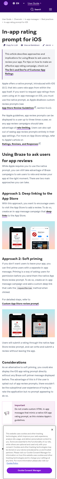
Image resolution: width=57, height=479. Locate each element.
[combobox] (38, 9)
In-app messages (32, 19)
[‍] (14, 3)
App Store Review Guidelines (18, 107)
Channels (18, 19)
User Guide (6, 19)
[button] (35, 3)
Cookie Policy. (12, 463)
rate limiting (23, 127)
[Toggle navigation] (50, 9)
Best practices (47, 19)
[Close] (52, 430)
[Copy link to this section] (44, 39)
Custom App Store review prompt (20, 303)
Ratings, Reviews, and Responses (20, 143)
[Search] (32, 9)
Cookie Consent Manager (29, 470)
